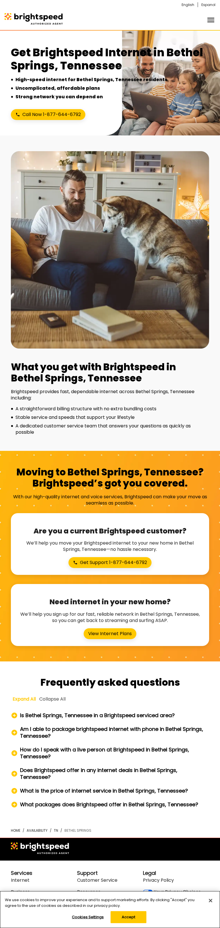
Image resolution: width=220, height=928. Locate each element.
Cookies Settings (88, 917)
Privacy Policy (158, 880)
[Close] (210, 900)
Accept (128, 917)
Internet (20, 880)
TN (56, 830)
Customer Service (97, 880)
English (188, 4)
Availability (37, 830)
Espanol (208, 4)
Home (15, 830)
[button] (110, 715)
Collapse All (52, 699)
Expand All (24, 699)
